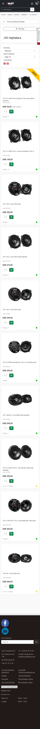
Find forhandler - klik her (25, 679)
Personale (5, 679)
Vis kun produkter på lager (16, 22)
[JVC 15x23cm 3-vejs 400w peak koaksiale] (20, 399)
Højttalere (24, 14)
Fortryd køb (22, 670)
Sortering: (6, 48)
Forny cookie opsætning (9, 687)
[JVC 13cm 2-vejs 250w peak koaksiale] (20, 241)
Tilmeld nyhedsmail (24, 676)
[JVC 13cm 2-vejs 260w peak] (20, 294)
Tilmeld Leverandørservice (26, 672)
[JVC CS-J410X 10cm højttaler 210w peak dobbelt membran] (20, 83)
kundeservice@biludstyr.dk (26, 656)
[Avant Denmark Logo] (10, 3)
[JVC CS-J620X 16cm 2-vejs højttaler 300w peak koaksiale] (20, 452)
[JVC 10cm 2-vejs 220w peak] (20, 188)
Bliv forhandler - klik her (25, 682)
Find (36, 642)
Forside (3, 14)
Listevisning (7, 60)
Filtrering (21, 29)
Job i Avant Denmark (8, 682)
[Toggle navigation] (3, 3)
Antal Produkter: (9, 54)
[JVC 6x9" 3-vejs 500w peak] (20, 558)
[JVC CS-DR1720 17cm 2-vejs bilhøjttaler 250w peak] (20, 505)
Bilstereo (16, 14)
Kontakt (4, 676)
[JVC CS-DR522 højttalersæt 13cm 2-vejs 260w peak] (20, 347)
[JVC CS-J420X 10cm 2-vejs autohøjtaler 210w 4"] (20, 136)
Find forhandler (6, 638)
